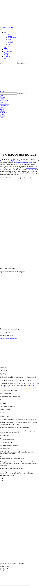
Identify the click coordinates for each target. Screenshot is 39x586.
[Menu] (1, 29)
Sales (5, 48)
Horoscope (11, 42)
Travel (9, 39)
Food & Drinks (12, 37)
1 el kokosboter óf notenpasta (9, 338)
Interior (10, 36)
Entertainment (8, 51)
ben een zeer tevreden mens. (23, 162)
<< (4, 478)
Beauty (6, 55)
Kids (9, 34)
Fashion (6, 53)
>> (4, 480)
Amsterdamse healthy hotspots (9, 161)
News (2, 114)
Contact (10, 44)
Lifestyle (10, 41)
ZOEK (2, 61)
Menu (5, 32)
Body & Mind (4, 100)
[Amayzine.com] (6, 27)
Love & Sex (7, 56)
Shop (5, 58)
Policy (9, 46)
